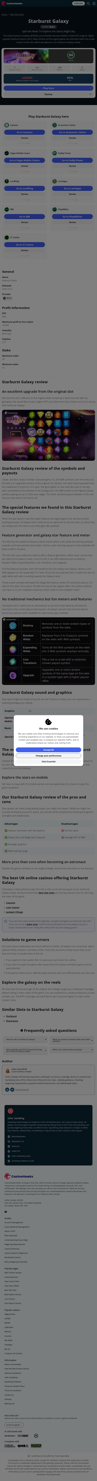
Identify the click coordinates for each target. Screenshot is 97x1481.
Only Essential (48, 761)
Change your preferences (48, 755)
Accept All (48, 750)
